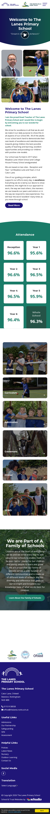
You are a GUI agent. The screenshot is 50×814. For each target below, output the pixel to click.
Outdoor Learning (9, 757)
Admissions (6, 722)
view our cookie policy (14, 812)
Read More (14, 205)
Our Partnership (8, 725)
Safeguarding (7, 728)
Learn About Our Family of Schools (25, 598)
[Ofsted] (38, 655)
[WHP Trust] (12, 654)
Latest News (6, 751)
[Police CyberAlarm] (25, 654)
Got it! (42, 810)
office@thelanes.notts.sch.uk (16, 709)
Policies (4, 747)
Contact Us (6, 760)
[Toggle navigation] (45, 4)
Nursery (5, 754)
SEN (3, 732)
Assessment (6, 735)
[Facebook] (3, 773)
